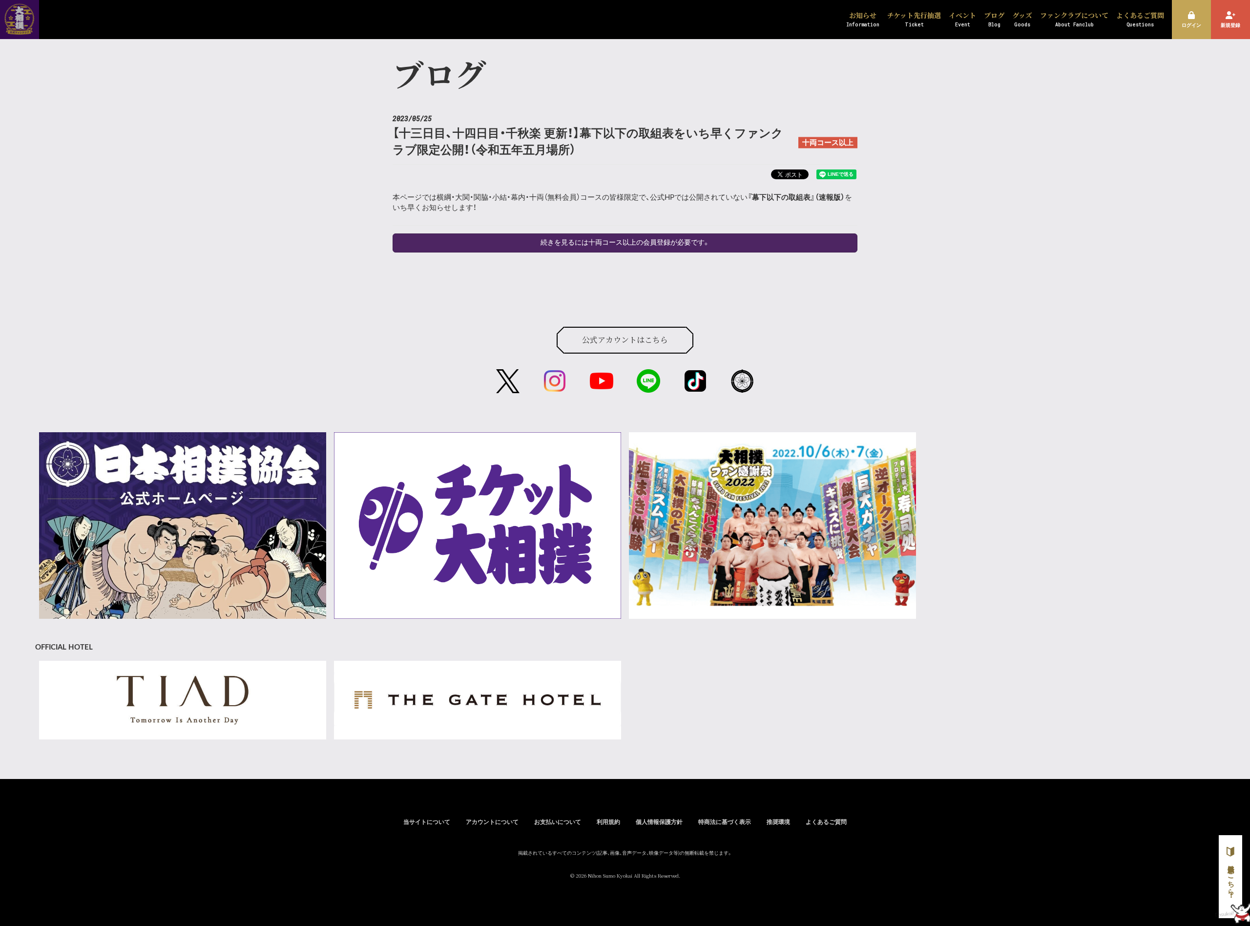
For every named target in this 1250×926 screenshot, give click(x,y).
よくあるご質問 (826, 822)
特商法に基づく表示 (724, 822)
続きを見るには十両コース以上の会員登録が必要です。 (625, 242)
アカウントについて (492, 822)
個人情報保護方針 (659, 822)
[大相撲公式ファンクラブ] (19, 28)
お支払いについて (557, 822)
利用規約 (608, 822)
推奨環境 (778, 822)
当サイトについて (426, 822)
